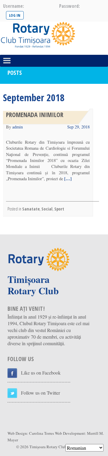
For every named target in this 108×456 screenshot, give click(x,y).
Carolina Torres (41, 433)
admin (17, 127)
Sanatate (31, 209)
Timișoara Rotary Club (48, 446)
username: (13, 6)
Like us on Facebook (41, 372)
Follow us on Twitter (40, 393)
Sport (59, 209)
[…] (67, 178)
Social (46, 209)
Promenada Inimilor (34, 114)
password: (69, 6)
